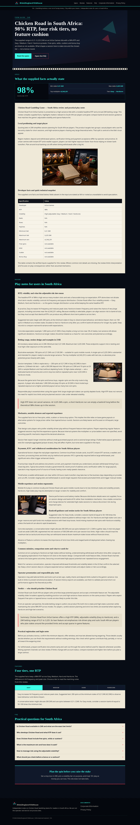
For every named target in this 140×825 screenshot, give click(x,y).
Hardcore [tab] (111, 688)
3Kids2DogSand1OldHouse (27, 805)
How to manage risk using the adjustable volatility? (38, 751)
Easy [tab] (28, 688)
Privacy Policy (120, 3)
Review (82, 3)
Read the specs (23, 56)
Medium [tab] (56, 688)
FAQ (95, 3)
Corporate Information (106, 3)
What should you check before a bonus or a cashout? (38, 757)
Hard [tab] (84, 688)
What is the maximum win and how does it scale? (37, 745)
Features (89, 3)
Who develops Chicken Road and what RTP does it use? (39, 732)
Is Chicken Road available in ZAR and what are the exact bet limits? (44, 726)
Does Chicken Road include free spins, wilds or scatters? (39, 738)
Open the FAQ (40, 56)
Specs (76, 3)
